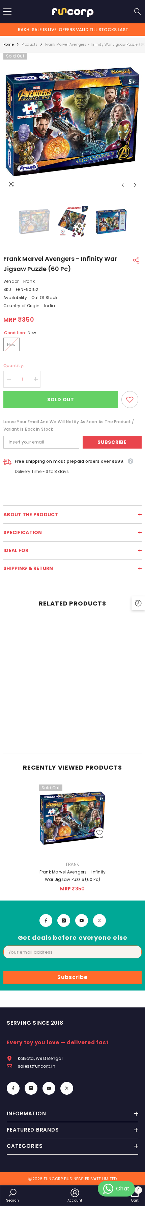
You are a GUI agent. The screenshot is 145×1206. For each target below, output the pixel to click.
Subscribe (111, 442)
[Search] (138, 11)
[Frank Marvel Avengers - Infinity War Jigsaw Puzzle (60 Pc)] (72, 818)
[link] (37, 730)
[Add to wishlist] (129, 399)
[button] (122, 185)
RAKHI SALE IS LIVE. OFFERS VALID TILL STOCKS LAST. (73, 29)
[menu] (7, 11)
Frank (29, 281)
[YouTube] (81, 920)
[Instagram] (63, 920)
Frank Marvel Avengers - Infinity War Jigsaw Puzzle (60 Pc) (72, 875)
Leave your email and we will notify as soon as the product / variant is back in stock (68, 425)
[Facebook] (45, 920)
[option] (72, 122)
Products (30, 44)
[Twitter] (99, 920)
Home (8, 44)
